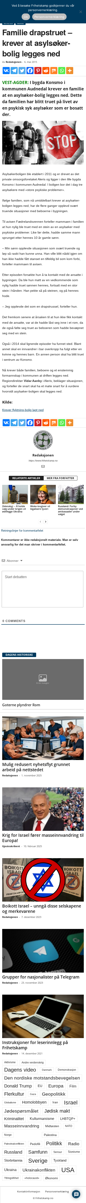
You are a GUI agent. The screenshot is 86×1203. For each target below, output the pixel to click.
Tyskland (59, 1160)
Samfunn (37, 1152)
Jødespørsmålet (21, 1110)
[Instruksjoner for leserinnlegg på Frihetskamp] (43, 1016)
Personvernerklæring (57, 1191)
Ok (26, 17)
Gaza (33, 1094)
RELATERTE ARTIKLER (26, 478)
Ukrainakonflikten (38, 1170)
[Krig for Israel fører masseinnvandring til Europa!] (43, 809)
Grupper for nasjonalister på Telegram (40, 977)
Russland (13, 1152)
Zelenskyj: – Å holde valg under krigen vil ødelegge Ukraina (14, 508)
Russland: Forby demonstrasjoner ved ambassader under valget (70, 510)
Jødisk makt (57, 1111)
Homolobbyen (34, 1102)
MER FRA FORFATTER (60, 478)
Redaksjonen (13, 62)
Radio (73, 1143)
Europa (56, 1085)
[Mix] (53, 70)
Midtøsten (52, 1126)
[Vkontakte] (6, 70)
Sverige (37, 1160)
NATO (68, 1126)
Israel (71, 1102)
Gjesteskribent (11, 846)
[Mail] (43, 466)
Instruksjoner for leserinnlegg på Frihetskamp (35, 1045)
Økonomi (51, 1178)
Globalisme (10, 1102)
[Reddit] (45, 70)
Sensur (57, 1152)
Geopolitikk (53, 1094)
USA (67, 1169)
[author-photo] (43, 440)
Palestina (50, 1135)
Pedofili (35, 1144)
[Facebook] (30, 70)
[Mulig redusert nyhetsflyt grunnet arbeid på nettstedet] (43, 738)
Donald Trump (18, 1085)
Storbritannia (13, 1160)
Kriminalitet (14, 1119)
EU (40, 1086)
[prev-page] (40, 521)
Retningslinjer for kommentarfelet (22, 530)
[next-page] (45, 521)
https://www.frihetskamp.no (43, 460)
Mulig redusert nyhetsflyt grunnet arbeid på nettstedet (36, 767)
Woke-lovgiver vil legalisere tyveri (40, 507)
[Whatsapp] (61, 70)
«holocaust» (31, 1178)
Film (72, 1086)
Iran (55, 1102)
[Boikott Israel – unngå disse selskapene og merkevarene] (43, 880)
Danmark (47, 1070)
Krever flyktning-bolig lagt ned (23, 410)
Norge (8, 1134)
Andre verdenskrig (33, 1062)
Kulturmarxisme (42, 1119)
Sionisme (74, 1151)
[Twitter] (22, 70)
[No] (80, 11)
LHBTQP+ (67, 1119)
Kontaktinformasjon (28, 1191)
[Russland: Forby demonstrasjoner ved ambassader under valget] (71, 494)
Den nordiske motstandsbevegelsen (42, 1078)
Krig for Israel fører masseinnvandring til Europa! (43, 837)
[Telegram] (14, 70)
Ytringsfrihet (11, 1178)
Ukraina (10, 1170)
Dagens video (20, 1070)
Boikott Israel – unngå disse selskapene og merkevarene (41, 908)
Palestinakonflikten (14, 1143)
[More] (69, 70)
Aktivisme (10, 1062)
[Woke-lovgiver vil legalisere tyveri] (43, 494)
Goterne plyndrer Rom (21, 704)
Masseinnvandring (21, 1126)
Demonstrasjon (67, 1069)
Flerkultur (14, 1094)
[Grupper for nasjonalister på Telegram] (43, 950)
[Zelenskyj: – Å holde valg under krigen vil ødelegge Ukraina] (15, 494)
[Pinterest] (37, 70)
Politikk (54, 1143)
